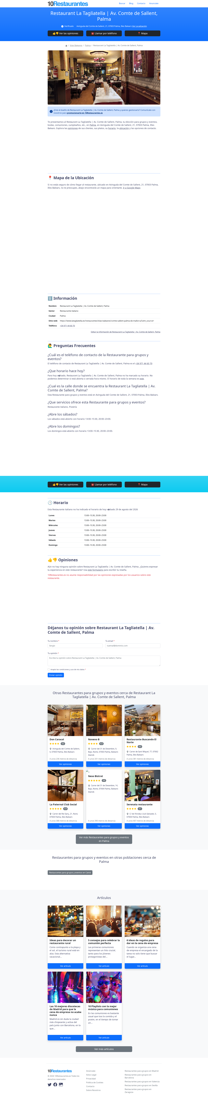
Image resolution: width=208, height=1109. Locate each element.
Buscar (122, 3)
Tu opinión (53, 653)
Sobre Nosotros (93, 1090)
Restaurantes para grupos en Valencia (142, 1081)
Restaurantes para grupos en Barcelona (138, 1076)
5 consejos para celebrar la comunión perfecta (104, 942)
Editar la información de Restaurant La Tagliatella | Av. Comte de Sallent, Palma (125, 332)
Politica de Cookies (94, 1082)
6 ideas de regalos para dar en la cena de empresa (142, 942)
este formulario (95, 569)
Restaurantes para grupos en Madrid (142, 1071)
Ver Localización (139, 26)
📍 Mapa (142, 33)
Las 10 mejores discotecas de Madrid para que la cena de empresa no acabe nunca (65, 1011)
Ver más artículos (104, 1049)
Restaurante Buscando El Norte (141, 741)
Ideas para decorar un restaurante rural (63, 942)
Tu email (110, 641)
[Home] (66, 45)
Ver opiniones (65, 764)
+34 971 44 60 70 (67, 325)
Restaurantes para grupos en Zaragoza (138, 1090)
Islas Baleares (76, 45)
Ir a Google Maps (131, 187)
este (142, 378)
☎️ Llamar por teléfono (104, 33)
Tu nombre (53, 641)
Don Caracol (57, 739)
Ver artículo (65, 966)
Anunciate (153, 3)
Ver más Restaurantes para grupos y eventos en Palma (104, 839)
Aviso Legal (91, 1074)
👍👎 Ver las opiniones (65, 33)
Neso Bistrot (95, 776)
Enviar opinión (55, 675)
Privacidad (91, 1078)
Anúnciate (90, 1071)
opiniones (73, 128)
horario (112, 128)
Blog (131, 3)
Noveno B (93, 739)
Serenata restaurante (140, 804)
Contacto (141, 3)
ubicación (124, 128)
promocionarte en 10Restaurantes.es (85, 113)
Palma (88, 45)
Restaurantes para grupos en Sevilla (141, 1085)
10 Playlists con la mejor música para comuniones (103, 1008)
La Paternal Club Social (63, 804)
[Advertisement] (104, 150)
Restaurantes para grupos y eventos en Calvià (70, 872)
